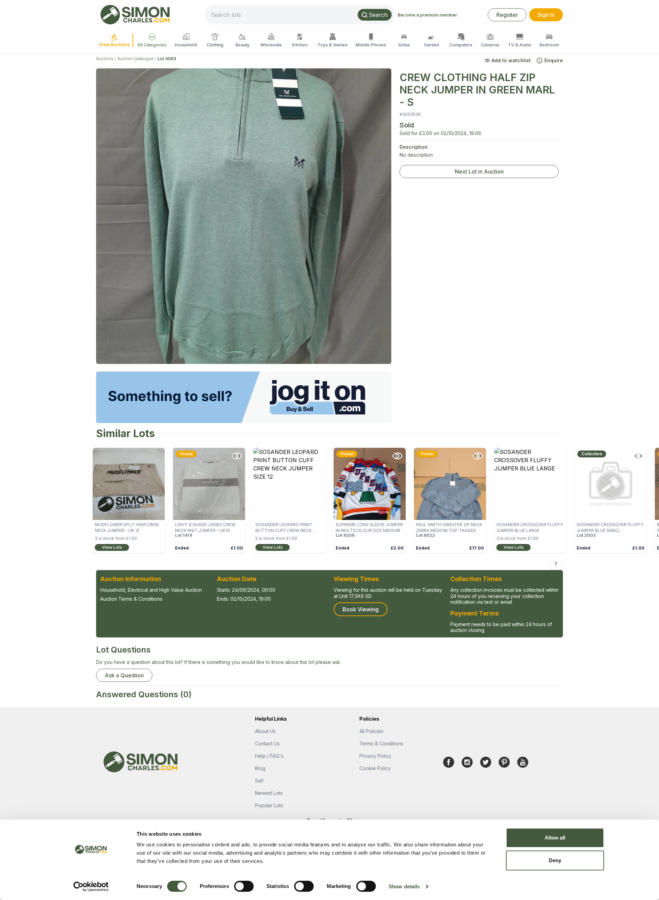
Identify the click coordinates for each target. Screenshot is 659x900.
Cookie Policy (375, 768)
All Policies (371, 731)
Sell (259, 781)
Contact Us (267, 743)
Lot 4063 (167, 58)
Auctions (105, 58)
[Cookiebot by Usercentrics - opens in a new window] (91, 886)
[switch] (244, 886)
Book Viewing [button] (361, 609)
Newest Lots (269, 793)
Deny (555, 860)
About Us (265, 731)
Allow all (555, 838)
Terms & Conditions (381, 743)
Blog (260, 768)
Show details (404, 886)
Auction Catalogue (135, 58)
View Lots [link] (112, 547)
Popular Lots (269, 805)
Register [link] (507, 14)
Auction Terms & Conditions (131, 599)
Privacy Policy (375, 756)
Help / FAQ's (269, 756)
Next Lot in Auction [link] (479, 171)
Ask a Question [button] (124, 675)
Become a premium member (427, 15)
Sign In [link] (546, 14)
